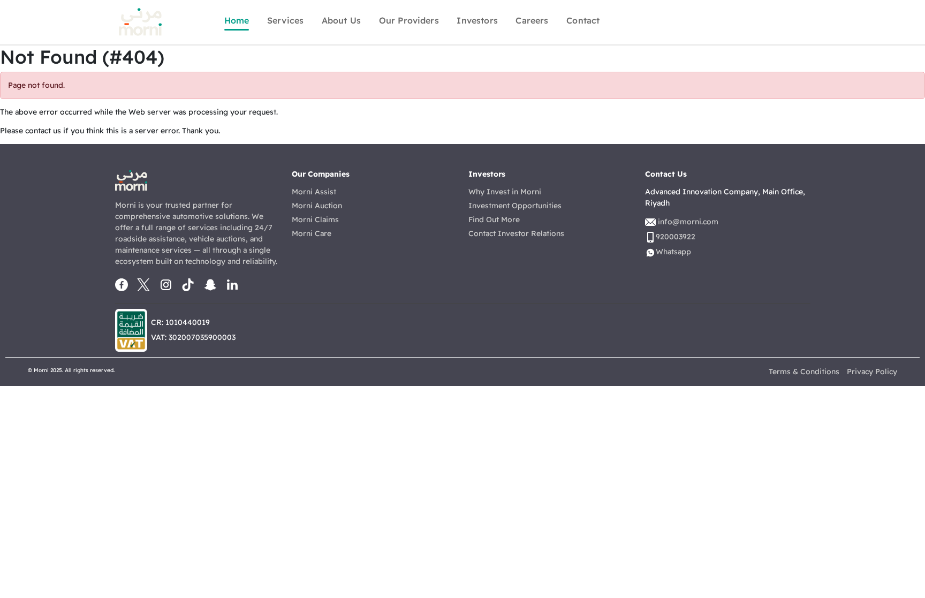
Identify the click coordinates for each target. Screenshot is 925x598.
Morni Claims (315, 219)
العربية (674, 20)
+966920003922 (722, 20)
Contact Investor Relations (516, 233)
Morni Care (311, 233)
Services (285, 20)
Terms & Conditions (804, 371)
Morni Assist (314, 191)
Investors (477, 20)
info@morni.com (688, 221)
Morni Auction (317, 205)
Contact (583, 20)
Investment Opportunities (515, 205)
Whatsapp (790, 21)
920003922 (675, 236)
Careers (531, 20)
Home (236, 20)
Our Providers (409, 20)
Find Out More (494, 219)
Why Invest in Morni (504, 191)
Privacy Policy (872, 371)
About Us (341, 20)
